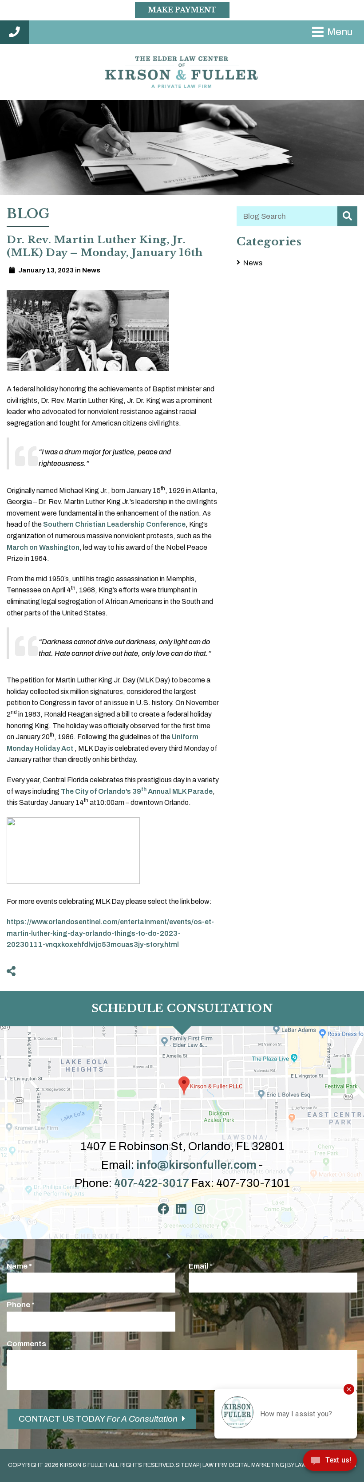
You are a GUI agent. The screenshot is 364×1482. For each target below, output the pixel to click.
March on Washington (43, 547)
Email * (201, 1266)
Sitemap (187, 1465)
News (252, 263)
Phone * (21, 1305)
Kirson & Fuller (83, 1465)
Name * (19, 1266)
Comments (26, 1344)
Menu (340, 31)
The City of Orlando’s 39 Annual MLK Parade (137, 791)
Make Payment (182, 9)
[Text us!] (330, 1463)
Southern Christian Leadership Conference (114, 524)
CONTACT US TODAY (98, 1418)
